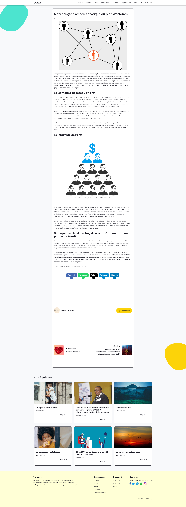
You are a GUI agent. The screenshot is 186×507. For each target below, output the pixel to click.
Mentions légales (100, 493)
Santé (89, 3)
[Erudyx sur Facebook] (130, 483)
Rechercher (151, 3)
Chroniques (105, 3)
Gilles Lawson (67, 310)
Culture (80, 3)
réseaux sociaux (121, 76)
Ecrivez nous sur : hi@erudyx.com (141, 480)
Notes (96, 3)
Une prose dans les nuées (128, 452)
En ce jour (144, 3)
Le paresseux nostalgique (48, 452)
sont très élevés (68, 113)
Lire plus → (63, 415)
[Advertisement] (92, 293)
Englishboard (126, 3)
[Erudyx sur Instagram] (145, 483)
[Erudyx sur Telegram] (137, 483)
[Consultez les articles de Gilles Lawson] (57, 310)
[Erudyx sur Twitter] (133, 484)
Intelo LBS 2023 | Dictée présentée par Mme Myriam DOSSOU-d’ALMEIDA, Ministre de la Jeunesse (92, 409)
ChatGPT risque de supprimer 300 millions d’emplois (92, 453)
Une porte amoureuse (46, 407)
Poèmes (115, 3)
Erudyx (37, 2)
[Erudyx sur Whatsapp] (141, 483)
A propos (116, 483)
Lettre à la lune (123, 407)
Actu (135, 3)
